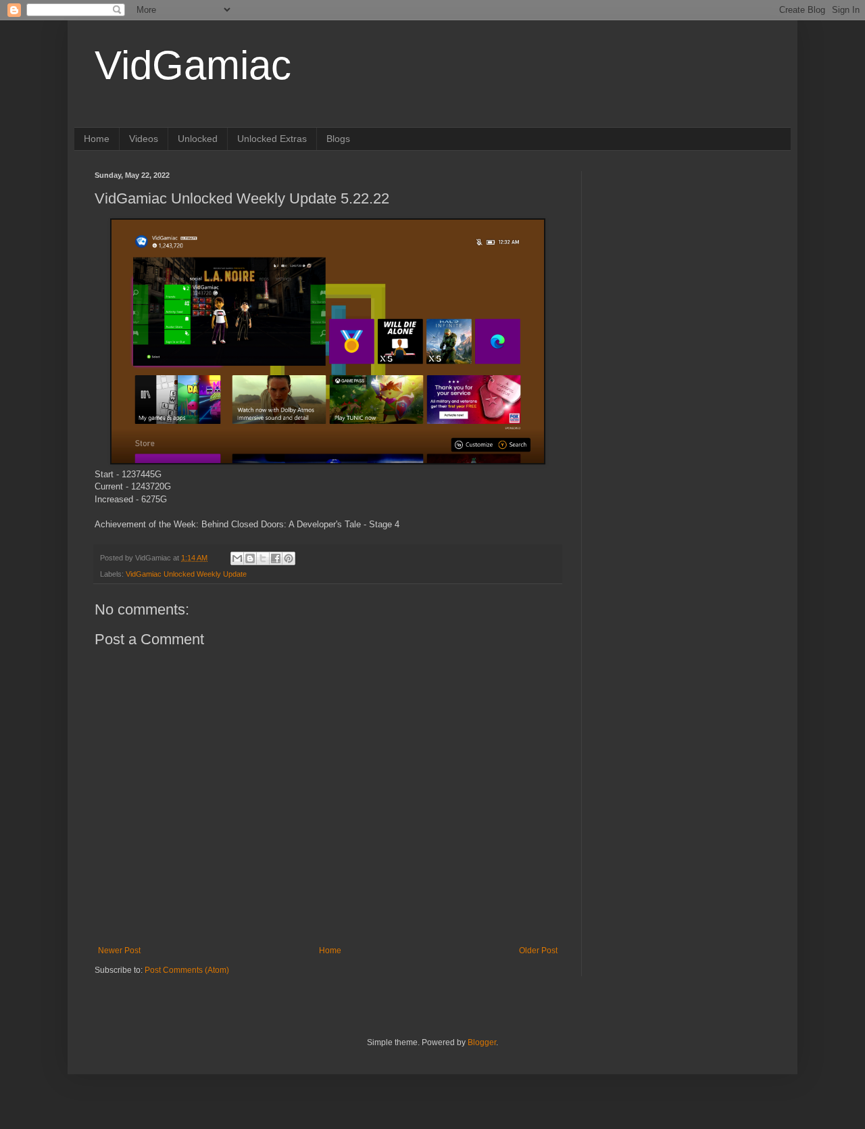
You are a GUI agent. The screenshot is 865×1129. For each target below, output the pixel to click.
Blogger (482, 1042)
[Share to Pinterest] (288, 558)
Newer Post (119, 950)
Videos (143, 138)
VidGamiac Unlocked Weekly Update (186, 574)
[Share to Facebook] (275, 558)
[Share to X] (263, 558)
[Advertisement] (685, 255)
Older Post (538, 950)
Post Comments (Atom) (187, 970)
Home (96, 138)
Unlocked (198, 138)
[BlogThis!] (250, 558)
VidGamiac (193, 65)
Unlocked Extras (272, 138)
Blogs (338, 138)
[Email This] (237, 558)
